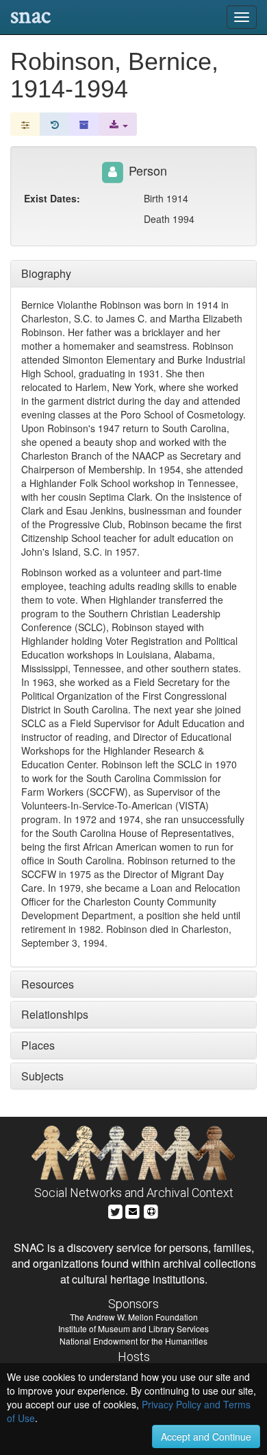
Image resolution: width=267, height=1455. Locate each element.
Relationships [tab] (54, 1014)
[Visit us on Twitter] (115, 1210)
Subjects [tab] (42, 1076)
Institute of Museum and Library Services (133, 1328)
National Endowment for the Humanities (133, 1341)
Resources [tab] (47, 984)
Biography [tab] (46, 273)
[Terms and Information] (151, 1210)
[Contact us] (133, 1210)
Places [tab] (38, 1045)
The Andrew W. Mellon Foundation (134, 1317)
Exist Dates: (52, 198)
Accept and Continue (206, 1436)
